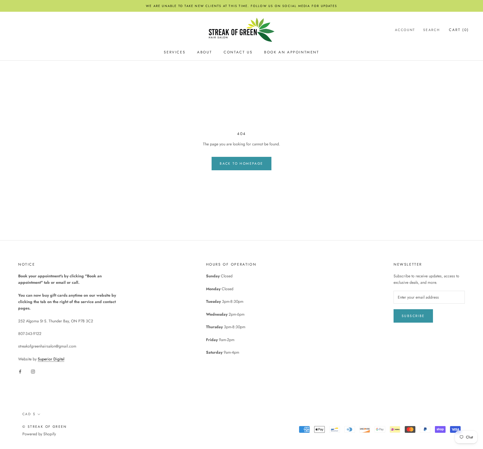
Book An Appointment (291, 52)
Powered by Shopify (39, 434)
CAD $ (28, 414)
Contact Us (238, 52)
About (204, 52)
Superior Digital (51, 359)
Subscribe (413, 315)
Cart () (459, 29)
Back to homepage (241, 163)
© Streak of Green (44, 426)
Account (405, 29)
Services (174, 52)
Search (431, 29)
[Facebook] (20, 371)
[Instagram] (33, 371)
